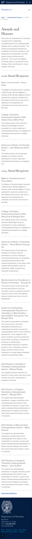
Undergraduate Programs (14, 17)
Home (3, 17)
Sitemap (21, 531)
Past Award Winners (9, 493)
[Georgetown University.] (3, 2)
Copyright (9, 530)
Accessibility (22, 530)
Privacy (15, 530)
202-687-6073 (11, 524)
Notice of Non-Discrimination (9, 531)
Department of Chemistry (15, 3)
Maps (2, 530)
